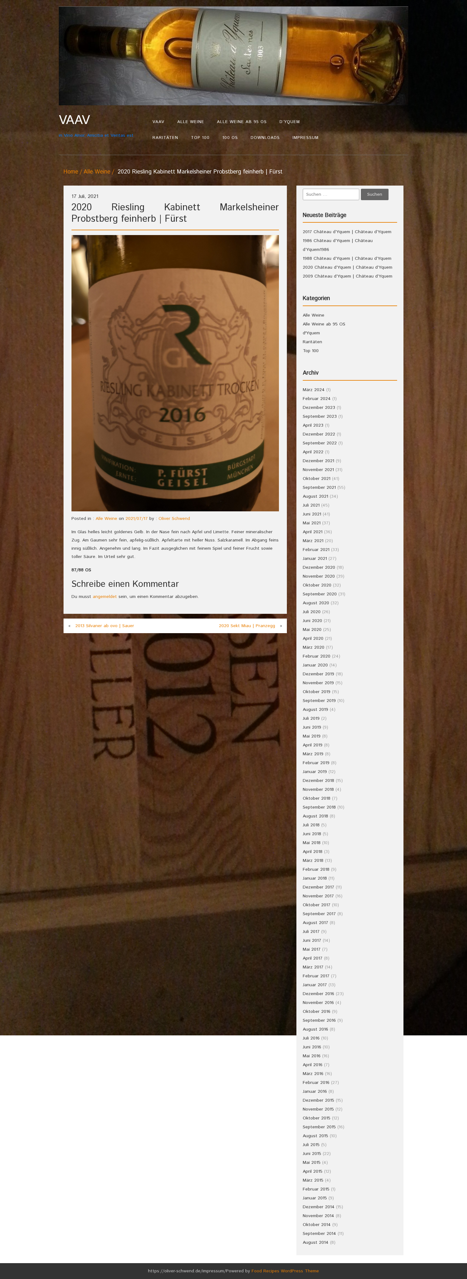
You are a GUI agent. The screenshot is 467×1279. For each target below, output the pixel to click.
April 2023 (313, 425)
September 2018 (319, 807)
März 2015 (313, 1180)
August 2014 (315, 1242)
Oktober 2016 (316, 1011)
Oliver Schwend (174, 518)
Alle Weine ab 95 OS (242, 122)
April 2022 (313, 452)
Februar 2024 (317, 399)
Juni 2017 (312, 940)
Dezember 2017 (318, 887)
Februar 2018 (316, 869)
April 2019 (312, 745)
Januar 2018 (315, 878)
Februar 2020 (316, 656)
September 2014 (319, 1233)
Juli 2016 (311, 1038)
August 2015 (315, 1136)
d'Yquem (311, 333)
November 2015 (318, 1109)
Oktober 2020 (317, 585)
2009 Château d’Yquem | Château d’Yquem (347, 276)
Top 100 (200, 138)
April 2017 (312, 958)
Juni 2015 (312, 1154)
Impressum (306, 138)
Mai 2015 (312, 1162)
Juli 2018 (311, 825)
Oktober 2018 (316, 798)
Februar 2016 (316, 1082)
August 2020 (316, 603)
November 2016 (318, 1003)
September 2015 (319, 1127)
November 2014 (318, 1216)
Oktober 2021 (316, 479)
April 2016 (312, 1065)
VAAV (158, 122)
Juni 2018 (312, 834)
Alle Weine (190, 122)
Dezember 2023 (319, 407)
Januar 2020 (315, 665)
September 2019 (319, 701)
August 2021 (315, 496)
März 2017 (313, 967)
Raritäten (165, 138)
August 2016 (315, 1029)
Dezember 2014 (319, 1207)
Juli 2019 (311, 718)
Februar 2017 (316, 976)
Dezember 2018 (318, 780)
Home (71, 172)
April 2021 (312, 532)
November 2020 (319, 576)
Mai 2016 (312, 1056)
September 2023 (320, 416)
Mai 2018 (312, 843)
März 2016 (313, 1074)
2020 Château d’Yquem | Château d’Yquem (347, 267)
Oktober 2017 (316, 905)
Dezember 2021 (318, 461)
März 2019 (313, 754)
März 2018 (313, 860)
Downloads (265, 138)
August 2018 (315, 816)
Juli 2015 (311, 1145)
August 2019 (315, 709)
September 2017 (319, 914)
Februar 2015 (316, 1189)
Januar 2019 (315, 772)
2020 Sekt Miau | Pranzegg (247, 626)
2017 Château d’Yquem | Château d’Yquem (347, 232)
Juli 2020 (312, 612)
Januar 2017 (315, 985)
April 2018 (312, 852)
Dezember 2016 (318, 994)
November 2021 (318, 470)
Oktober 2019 (316, 692)
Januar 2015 (315, 1198)
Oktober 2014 (317, 1225)
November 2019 (318, 683)
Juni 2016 (312, 1047)
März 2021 (313, 541)
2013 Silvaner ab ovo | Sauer (104, 626)
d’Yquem (290, 122)
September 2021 (319, 487)
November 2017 (318, 896)
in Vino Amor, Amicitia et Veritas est (96, 126)
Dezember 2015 (318, 1100)
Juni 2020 (312, 621)
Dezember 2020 (319, 567)
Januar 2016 (315, 1091)
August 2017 (315, 923)
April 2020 (313, 638)
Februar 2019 (316, 763)
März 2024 (314, 390)
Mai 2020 (312, 629)
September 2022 (320, 443)
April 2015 (312, 1171)
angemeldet (105, 597)
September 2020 (320, 594)
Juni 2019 (312, 727)
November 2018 (318, 789)
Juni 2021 (312, 514)
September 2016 (319, 1020)
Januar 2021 (315, 558)
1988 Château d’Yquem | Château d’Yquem (347, 258)
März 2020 (313, 647)
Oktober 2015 (316, 1118)
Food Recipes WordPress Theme (285, 1271)
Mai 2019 (312, 736)
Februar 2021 (316, 550)
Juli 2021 (311, 505)
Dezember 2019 (318, 674)
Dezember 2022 (319, 434)
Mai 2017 (312, 949)
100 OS (230, 138)
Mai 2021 (312, 523)
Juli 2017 (311, 931)
